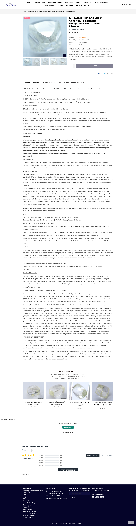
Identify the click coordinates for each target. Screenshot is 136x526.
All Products (27, 499)
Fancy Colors (49, 6)
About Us (37, 3)
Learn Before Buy (29, 503)
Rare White (69, 3)
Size (43, 3)
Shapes (60, 6)
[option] (27, 62)
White (78, 3)
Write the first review (68, 470)
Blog (90, 6)
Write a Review (92, 456)
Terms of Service (29, 515)
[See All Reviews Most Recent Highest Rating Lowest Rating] (107, 455)
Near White (88, 3)
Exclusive (69, 6)
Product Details (32, 83)
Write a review (68, 427)
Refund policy (28, 517)
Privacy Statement (29, 513)
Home (29, 3)
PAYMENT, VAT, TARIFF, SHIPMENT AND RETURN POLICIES (64, 83)
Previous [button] (21, 395)
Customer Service (29, 511)
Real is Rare (27, 501)
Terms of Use (28, 505)
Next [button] (114, 395)
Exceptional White (55, 3)
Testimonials (81, 6)
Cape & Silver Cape (101, 3)
